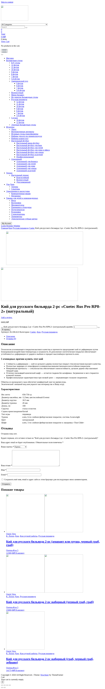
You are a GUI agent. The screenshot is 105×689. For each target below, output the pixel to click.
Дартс (13, 129)
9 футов (14, 72)
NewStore (44, 675)
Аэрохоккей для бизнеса (27, 161)
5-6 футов (15, 79)
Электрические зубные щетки (24, 219)
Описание (10, 336)
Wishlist (17, 226)
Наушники (16, 196)
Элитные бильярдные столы (23, 125)
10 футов (15, 70)
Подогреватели (18, 210)
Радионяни (16, 212)
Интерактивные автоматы (22, 132)
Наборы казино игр (19, 138)
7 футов (14, 76)
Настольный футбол (20, 141)
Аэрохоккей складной (26, 171)
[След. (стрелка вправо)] (5, 687)
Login (3, 226)
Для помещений (23, 182)
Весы (13, 200)
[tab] (55, 336)
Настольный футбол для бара (29, 145)
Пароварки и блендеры (21, 207)
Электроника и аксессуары (18, 191)
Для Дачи (10, 184)
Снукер (14, 118)
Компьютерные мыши (21, 193)
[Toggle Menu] (2, 54)
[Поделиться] (5, 685)
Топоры (14, 187)
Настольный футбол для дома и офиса (33, 150)
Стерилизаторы (18, 214)
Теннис (9, 173)
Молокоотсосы (17, 205)
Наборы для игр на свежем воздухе (26, 136)
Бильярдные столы (14, 60)
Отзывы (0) (11, 339)
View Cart (5, 41)
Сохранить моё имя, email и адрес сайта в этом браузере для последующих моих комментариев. (45, 479)
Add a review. (6, 317)
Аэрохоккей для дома (25, 166)
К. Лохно (10, 536)
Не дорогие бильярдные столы (24, 97)
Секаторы (15, 189)
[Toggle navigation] (4, 51)
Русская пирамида (19, 99)
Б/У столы (15, 63)
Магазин (10, 58)
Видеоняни (16, 203)
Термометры (16, 216)
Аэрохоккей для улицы (26, 168)
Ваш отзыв (6, 465)
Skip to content (7, 2)
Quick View (11, 534)
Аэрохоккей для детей (26, 164)
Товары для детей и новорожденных (22, 198)
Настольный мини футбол (27, 143)
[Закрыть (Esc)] (2, 685)
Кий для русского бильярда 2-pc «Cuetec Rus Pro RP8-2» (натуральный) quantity (38, 327)
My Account (6, 223)
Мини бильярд (17, 95)
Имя (3, 470)
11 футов (15, 67)
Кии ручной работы (28, 536)
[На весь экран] (7, 685)
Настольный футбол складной (29, 154)
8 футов (14, 74)
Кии (10, 228)
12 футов (15, 65)
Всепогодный (17, 93)
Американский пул (19, 81)
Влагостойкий (22, 177)
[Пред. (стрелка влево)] (2, 687)
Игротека (10, 127)
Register (10, 226)
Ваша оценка (7, 447)
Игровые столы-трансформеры (24, 134)
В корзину (6, 330)
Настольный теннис (20, 175)
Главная (4, 228)
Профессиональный (25, 157)
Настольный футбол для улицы (30, 152)
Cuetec (32, 228)
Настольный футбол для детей (29, 148)
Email (4, 475)
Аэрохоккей (16, 159)
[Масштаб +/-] (10, 685)
